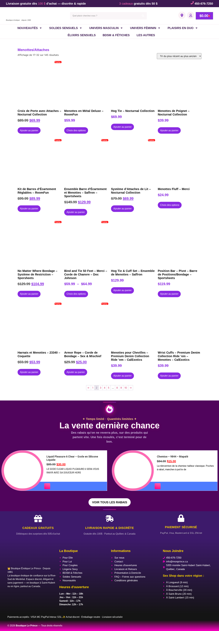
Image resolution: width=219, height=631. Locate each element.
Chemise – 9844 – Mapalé (172, 456)
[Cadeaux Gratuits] (38, 518)
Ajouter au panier (29, 130)
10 (125, 387)
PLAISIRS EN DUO (181, 28)
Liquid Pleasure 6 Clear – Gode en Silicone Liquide (72, 458)
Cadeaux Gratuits (38, 528)
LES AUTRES (146, 35)
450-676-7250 (204, 3)
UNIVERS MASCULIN (104, 28)
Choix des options (76, 130)
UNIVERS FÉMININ (143, 28)
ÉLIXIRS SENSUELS (82, 35)
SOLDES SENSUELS (63, 28)
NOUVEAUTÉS (27, 28)
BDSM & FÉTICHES (116, 35)
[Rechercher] (143, 15)
